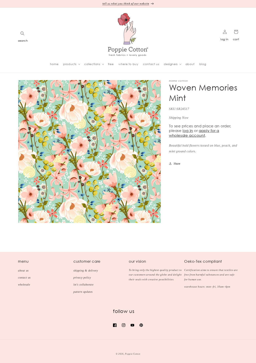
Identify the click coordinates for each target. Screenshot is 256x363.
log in (224, 39)
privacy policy (82, 277)
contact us (24, 277)
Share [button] (177, 163)
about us (23, 270)
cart (236, 39)
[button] (22, 33)
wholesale (24, 284)
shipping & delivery (85, 270)
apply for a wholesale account (194, 132)
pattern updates (83, 291)
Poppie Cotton (132, 354)
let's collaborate (83, 284)
